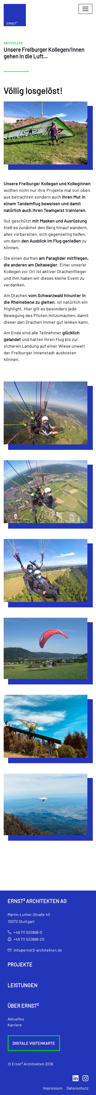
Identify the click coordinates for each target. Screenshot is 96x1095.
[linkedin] (76, 1077)
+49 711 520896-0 (28, 932)
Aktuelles (16, 1018)
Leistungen (22, 985)
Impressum (53, 1088)
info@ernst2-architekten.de (38, 950)
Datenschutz (77, 1088)
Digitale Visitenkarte (34, 1043)
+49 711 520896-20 (29, 939)
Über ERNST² (23, 1006)
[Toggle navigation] (85, 9)
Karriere (15, 1024)
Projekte (20, 964)
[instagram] (85, 1077)
